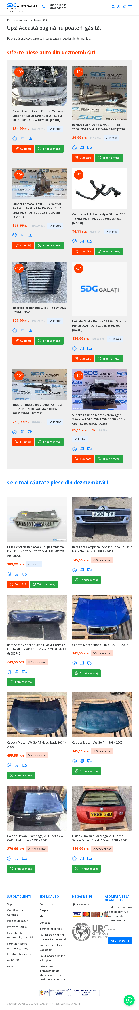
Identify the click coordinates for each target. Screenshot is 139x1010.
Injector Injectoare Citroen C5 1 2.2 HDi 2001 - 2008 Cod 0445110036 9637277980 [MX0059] (37, 409)
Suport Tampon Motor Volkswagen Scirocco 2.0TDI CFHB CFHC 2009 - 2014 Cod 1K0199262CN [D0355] (98, 419)
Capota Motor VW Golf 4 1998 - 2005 (97, 742)
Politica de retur (17, 921)
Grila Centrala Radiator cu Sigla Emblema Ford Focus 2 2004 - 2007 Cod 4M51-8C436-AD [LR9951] (36, 551)
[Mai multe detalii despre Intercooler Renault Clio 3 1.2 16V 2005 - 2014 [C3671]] (39, 282)
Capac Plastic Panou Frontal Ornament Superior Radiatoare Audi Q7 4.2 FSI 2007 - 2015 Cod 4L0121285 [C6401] (39, 115)
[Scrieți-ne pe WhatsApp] (129, 1000)
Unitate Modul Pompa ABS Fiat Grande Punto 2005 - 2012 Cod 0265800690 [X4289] (99, 325)
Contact (45, 922)
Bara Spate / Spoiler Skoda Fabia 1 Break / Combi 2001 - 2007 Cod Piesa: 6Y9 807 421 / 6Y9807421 (36, 649)
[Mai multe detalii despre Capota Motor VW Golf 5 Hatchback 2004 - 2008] (37, 714)
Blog (42, 916)
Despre (44, 910)
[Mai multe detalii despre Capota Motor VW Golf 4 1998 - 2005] (102, 714)
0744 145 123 (58, 8)
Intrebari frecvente (19, 954)
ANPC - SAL (14, 960)
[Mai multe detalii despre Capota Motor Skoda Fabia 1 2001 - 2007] (102, 617)
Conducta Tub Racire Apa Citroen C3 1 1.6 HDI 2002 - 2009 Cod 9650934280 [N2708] (99, 218)
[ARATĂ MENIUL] (130, 6)
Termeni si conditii (51, 928)
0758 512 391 (58, 5)
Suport (11, 904)
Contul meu (47, 904)
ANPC (10, 966)
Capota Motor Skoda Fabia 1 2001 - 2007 (100, 645)
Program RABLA (17, 927)
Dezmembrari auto (18, 20)
